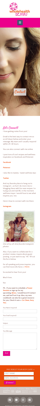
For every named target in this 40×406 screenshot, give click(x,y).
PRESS (27, 267)
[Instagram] (23, 400)
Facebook (7, 162)
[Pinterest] (30, 400)
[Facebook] (10, 400)
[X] (17, 400)
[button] (20, 22)
